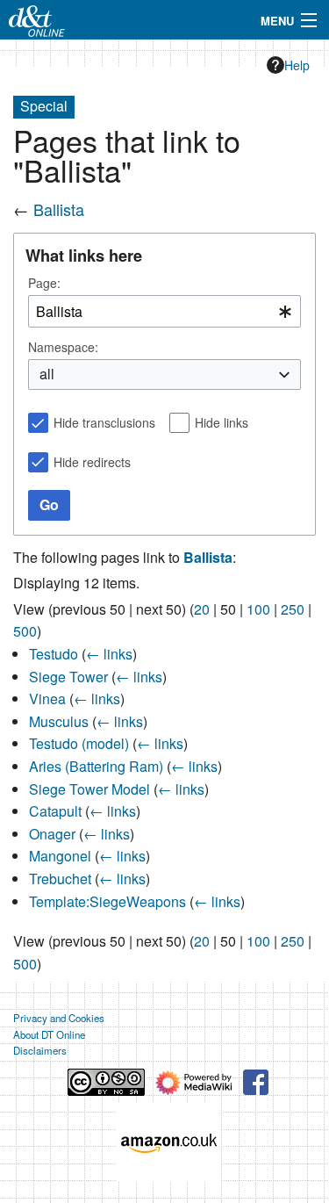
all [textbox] (46, 374)
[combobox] (164, 311)
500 (25, 631)
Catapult (55, 811)
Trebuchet (60, 878)
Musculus (59, 721)
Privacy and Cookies (58, 1018)
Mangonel (60, 856)
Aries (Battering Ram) (96, 766)
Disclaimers (40, 1050)
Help (297, 65)
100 (258, 609)
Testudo (53, 654)
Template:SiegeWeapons (107, 901)
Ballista (58, 209)
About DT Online (49, 1034)
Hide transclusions (104, 422)
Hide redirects (92, 462)
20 (202, 609)
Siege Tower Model (89, 789)
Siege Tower (68, 676)
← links (109, 654)
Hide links (221, 422)
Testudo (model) (79, 743)
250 (292, 609)
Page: (44, 283)
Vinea (47, 698)
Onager (52, 834)
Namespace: (63, 347)
